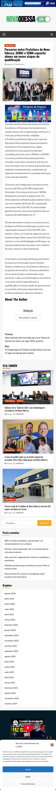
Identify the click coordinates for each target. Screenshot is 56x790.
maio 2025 (9, 672)
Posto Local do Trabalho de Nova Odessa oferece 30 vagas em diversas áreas (27, 508)
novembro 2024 (12, 698)
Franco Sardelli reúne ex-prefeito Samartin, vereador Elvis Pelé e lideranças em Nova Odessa (26, 458)
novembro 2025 (12, 640)
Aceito (28, 769)
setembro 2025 (11, 651)
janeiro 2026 (10, 630)
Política (20, 401)
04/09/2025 (20, 64)
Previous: (27, 337)
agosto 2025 (10, 656)
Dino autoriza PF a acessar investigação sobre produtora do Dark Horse (25, 575)
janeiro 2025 (10, 693)
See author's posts (28, 317)
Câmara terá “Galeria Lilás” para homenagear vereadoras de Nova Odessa (25, 409)
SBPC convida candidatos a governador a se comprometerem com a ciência (24, 542)
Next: (28, 350)
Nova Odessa (10, 45)
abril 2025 (9, 677)
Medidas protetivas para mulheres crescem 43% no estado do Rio (27, 567)
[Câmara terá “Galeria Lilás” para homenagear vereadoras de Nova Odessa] (28, 387)
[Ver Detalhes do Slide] (28, 3)
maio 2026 (9, 609)
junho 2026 (10, 604)
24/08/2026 (19, 414)
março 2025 (10, 682)
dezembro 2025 (12, 635)
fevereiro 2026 (11, 625)
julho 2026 (9, 598)
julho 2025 (9, 661)
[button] (52, 745)
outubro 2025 (11, 646)
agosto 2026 (10, 593)
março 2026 (10, 619)
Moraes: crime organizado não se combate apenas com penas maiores (27, 550)
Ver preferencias (28, 784)
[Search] (51, 34)
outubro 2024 (11, 703)
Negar (28, 776)
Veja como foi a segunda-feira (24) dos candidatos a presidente (27, 559)
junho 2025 (10, 667)
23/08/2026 (19, 513)
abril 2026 (9, 614)
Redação (10, 64)
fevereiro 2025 (11, 688)
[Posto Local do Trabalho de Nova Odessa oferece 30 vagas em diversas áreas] (28, 486)
